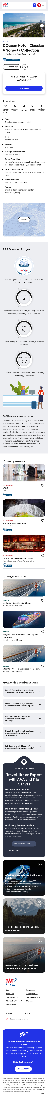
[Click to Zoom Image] (24, 25)
